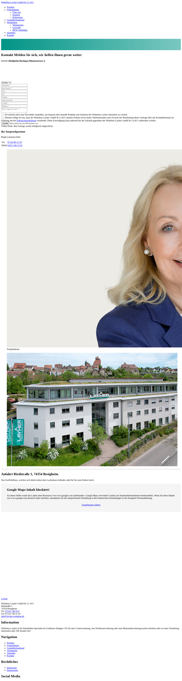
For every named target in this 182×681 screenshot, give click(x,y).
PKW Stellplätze (20, 30)
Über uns (17, 12)
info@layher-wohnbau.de (12, 616)
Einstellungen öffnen (91, 505)
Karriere (16, 15)
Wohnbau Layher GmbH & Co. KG (17, 2)
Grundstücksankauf (15, 20)
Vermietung (12, 22)
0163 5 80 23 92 (15, 145)
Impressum (12, 668)
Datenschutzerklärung (27, 120)
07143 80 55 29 (15, 142)
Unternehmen (13, 10)
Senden (5, 123)
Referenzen (18, 17)
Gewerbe (17, 27)
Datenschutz (12, 670)
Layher (4, 599)
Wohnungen (18, 25)
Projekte (10, 7)
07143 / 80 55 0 (12, 611)
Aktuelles (11, 32)
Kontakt (10, 35)
